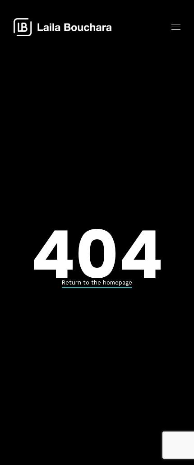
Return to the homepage (97, 282)
